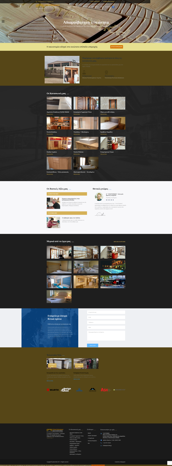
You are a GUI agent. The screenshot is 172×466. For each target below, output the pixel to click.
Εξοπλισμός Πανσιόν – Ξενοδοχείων (84, 172)
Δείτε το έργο (59, 252)
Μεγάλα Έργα (95, 6)
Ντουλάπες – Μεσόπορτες (81, 132)
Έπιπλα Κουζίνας (52, 132)
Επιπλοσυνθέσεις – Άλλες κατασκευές (57, 172)
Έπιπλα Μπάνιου (78, 152)
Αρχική (69, 6)
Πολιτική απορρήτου (100, 465)
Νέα (102, 6)
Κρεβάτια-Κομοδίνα (106, 132)
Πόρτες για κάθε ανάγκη (107, 112)
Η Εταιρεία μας (85, 6)
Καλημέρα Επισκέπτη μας (81, 373)
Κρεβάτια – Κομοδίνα (74, 445)
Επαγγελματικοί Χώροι (107, 152)
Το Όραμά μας (52, 213)
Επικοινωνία (108, 6)
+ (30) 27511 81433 (95, 1)
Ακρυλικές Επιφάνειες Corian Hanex (58, 112)
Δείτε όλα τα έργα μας (119, 241)
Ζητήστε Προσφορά (92, 435)
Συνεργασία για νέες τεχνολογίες (56, 373)
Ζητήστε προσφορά (116, 47)
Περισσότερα (50, 114)
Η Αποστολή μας (53, 194)
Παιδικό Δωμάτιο (52, 152)
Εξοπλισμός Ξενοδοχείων (75, 454)
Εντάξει (93, 465)
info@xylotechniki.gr (108, 1)
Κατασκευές (76, 6)
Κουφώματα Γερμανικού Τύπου (83, 112)
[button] (3, 21)
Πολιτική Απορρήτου (92, 440)
